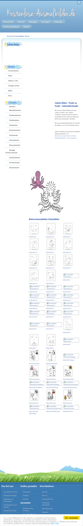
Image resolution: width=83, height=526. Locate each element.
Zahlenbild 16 (50, 268)
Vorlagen (46, 22)
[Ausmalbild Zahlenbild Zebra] (71, 408)
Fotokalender (13, 135)
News (10, 96)
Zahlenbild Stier (33, 403)
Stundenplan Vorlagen (10, 495)
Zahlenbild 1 (33, 237)
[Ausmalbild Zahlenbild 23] (37, 297)
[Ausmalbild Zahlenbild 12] (34, 250)
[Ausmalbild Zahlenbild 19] (51, 281)
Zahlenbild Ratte (51, 379)
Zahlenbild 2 (66, 280)
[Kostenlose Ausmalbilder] (41, 18)
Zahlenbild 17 (67, 268)
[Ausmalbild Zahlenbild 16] (51, 266)
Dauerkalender (14, 167)
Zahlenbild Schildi (68, 379)
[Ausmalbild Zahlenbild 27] (54, 305)
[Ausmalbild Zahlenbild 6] (68, 330)
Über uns (44, 495)
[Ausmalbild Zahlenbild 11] (68, 234)
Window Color (13, 81)
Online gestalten (11, 26)
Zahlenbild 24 (50, 300)
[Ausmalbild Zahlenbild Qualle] (34, 377)
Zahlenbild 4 (33, 329)
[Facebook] (79, 2)
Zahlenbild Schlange (52, 387)
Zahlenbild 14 (67, 252)
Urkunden (26, 495)
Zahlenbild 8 (49, 348)
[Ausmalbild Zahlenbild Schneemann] (71, 384)
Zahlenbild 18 (33, 283)
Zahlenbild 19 (50, 283)
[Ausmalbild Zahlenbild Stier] (34, 401)
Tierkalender (13, 125)
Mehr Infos (55, 523)
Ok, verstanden (71, 517)
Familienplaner (14, 120)
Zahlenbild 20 (33, 292)
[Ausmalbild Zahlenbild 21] (54, 289)
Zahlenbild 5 (49, 329)
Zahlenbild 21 (50, 292)
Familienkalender (15, 115)
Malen (10, 91)
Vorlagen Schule (13, 86)
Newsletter (45, 512)
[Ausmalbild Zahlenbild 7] (34, 346)
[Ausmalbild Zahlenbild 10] (51, 234)
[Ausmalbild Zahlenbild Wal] (37, 408)
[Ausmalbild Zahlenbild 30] (71, 313)
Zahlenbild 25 (67, 300)
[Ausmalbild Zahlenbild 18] (34, 281)
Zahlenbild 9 (66, 344)
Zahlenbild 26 (33, 308)
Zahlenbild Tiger (51, 403)
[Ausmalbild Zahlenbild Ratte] (51, 377)
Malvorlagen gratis (47, 508)
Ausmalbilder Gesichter (10, 492)
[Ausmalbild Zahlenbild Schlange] (54, 384)
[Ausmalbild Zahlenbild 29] (37, 313)
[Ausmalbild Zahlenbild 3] (54, 313)
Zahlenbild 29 (33, 317)
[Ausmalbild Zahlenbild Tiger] (51, 401)
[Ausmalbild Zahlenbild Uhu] (68, 401)
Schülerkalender (14, 157)
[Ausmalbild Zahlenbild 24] (54, 297)
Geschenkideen (13, 71)
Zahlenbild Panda (34, 363)
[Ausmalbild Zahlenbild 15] (34, 266)
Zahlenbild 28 (67, 308)
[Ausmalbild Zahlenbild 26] (37, 305)
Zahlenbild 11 (67, 237)
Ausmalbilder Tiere (47, 499)
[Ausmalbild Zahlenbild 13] (51, 250)
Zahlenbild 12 (33, 252)
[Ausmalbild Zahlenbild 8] (51, 346)
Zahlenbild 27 (50, 308)
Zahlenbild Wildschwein (53, 411)
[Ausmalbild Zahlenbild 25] (71, 297)
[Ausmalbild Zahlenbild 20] (37, 289)
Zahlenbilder (33, 413)
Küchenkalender (14, 130)
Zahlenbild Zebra (68, 411)
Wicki (10, 76)
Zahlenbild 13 (50, 252)
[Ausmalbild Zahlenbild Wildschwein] (54, 408)
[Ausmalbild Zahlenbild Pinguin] (51, 361)
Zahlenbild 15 (33, 268)
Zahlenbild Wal (33, 411)
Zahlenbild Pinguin (51, 363)
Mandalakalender (15, 110)
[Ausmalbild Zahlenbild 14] (68, 250)
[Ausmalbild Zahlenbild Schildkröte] (37, 384)
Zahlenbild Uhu (67, 403)
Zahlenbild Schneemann (70, 387)
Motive (21, 22)
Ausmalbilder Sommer (10, 511)
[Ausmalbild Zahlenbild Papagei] (71, 357)
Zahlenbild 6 (66, 332)
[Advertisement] (45, 55)
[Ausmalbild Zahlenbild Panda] (34, 361)
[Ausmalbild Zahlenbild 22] (71, 289)
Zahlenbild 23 (33, 300)
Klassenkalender (14, 145)
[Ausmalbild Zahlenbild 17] (68, 266)
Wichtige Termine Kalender (11, 151)
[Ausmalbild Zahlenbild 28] (71, 305)
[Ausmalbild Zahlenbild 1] (34, 234)
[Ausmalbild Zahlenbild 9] (71, 341)
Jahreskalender (14, 140)
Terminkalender (14, 162)
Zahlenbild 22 (67, 292)
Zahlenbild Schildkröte (36, 387)
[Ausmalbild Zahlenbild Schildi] (68, 377)
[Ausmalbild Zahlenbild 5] (54, 325)
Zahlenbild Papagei (68, 360)
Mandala (33, 22)
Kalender (58, 22)
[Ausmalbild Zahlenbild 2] (71, 277)
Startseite (8, 22)
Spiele (26, 26)
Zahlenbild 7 (33, 348)
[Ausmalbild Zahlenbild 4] (37, 325)
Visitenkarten (27, 492)
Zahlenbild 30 (67, 317)
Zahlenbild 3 (49, 317)
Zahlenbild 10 (50, 237)
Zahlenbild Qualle (34, 379)
